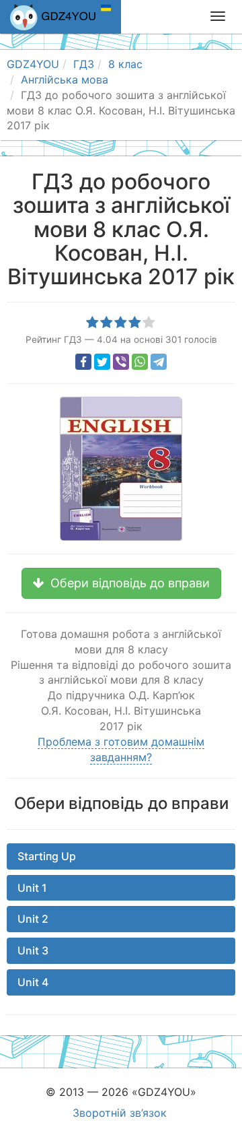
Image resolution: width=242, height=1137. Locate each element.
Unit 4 (32, 982)
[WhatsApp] (140, 362)
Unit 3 (32, 950)
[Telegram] (159, 362)
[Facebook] (83, 362)
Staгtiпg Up (46, 856)
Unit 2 (32, 918)
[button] (121, 583)
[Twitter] (102, 362)
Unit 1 (32, 888)
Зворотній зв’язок (120, 1112)
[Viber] (121, 362)
